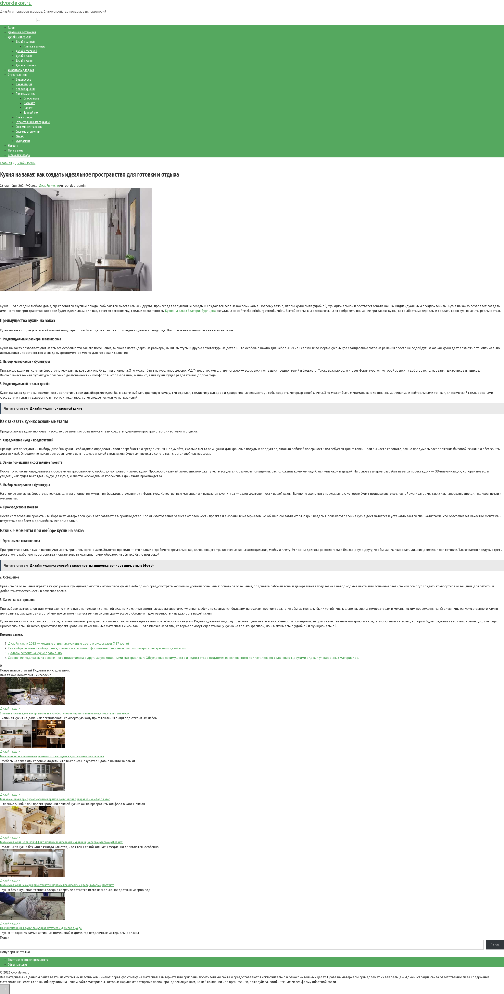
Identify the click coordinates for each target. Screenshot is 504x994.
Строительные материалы (33, 122)
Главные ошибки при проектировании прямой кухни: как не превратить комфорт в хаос (55, 799)
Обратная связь (17, 964)
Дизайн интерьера (19, 37)
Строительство (17, 74)
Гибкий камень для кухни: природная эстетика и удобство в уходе (41, 928)
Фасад (20, 136)
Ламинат (29, 103)
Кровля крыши (25, 89)
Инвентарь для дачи (21, 70)
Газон (11, 27)
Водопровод (23, 79)
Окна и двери (24, 117)
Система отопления (28, 131)
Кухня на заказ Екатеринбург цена (190, 310)
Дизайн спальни (26, 65)
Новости (13, 145)
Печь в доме (15, 150)
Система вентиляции (29, 126)
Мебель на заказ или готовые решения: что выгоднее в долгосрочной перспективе (52, 756)
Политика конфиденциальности (28, 959)
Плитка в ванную (34, 46)
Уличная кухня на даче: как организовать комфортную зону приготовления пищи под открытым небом (64, 713)
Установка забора (19, 155)
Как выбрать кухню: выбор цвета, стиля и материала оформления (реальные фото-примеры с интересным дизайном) (97, 648)
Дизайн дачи (24, 56)
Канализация (24, 84)
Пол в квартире (25, 93)
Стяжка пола (31, 98)
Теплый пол (31, 112)
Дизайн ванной (25, 41)
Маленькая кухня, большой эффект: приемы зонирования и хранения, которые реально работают (61, 842)
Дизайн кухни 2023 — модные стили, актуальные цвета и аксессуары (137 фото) (68, 643)
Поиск (4, 937)
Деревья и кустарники (22, 32)
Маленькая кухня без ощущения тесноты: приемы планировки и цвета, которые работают (57, 885)
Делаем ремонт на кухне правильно (35, 653)
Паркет (28, 108)
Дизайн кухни (24, 60)
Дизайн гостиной (26, 51)
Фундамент (23, 141)
